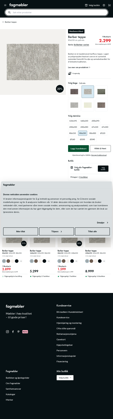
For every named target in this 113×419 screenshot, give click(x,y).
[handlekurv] (103, 5)
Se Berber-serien (81, 44)
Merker (9, 399)
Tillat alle (92, 231)
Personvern (62, 350)
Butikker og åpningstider (17, 377)
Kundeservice (63, 317)
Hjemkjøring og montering (69, 323)
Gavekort (61, 339)
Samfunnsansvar (13, 388)
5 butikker (83, 177)
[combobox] (56, 12)
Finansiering (62, 361)
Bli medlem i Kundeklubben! (70, 312)
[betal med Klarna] (25, 331)
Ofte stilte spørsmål (66, 328)
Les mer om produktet (78, 67)
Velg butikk (103, 168)
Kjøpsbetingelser (65, 345)
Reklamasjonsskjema (66, 334)
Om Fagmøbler (13, 383)
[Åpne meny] (5, 5)
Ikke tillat (20, 231)
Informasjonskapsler (66, 356)
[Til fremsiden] (45, 5)
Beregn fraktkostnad (99, 155)
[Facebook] (13, 331)
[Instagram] (7, 331)
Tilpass (54, 231)
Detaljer (101, 222)
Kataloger (10, 394)
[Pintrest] (18, 331)
